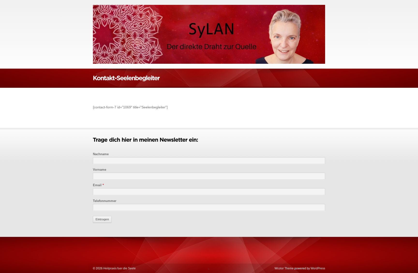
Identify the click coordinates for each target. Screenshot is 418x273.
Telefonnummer (104, 201)
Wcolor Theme (284, 268)
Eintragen (102, 219)
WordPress (318, 268)
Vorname (99, 169)
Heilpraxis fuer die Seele (119, 268)
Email (98, 185)
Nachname (101, 154)
